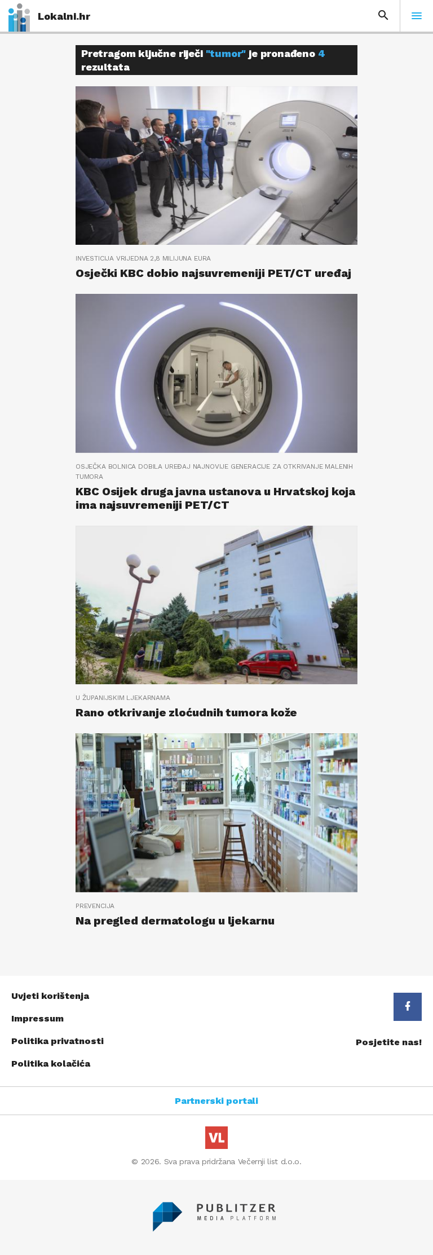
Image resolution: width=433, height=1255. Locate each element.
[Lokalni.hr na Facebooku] (408, 1007)
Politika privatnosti (57, 1041)
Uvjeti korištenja (50, 995)
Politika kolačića (50, 1063)
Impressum (37, 1018)
